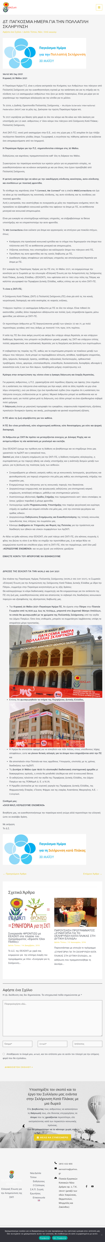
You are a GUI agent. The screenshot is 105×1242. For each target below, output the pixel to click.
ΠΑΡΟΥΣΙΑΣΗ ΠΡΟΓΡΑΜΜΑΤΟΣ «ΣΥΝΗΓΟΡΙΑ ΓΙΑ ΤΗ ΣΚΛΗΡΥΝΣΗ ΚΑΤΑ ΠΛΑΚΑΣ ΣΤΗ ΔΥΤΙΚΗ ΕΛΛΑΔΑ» (74, 934)
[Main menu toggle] (99, 7)
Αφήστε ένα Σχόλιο (12, 32)
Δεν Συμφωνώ (59, 1238)
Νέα (40, 32)
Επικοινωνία (39, 1197)
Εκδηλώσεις (39, 1181)
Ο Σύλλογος (39, 1185)
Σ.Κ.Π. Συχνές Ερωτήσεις (37, 1191)
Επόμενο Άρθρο (92, 874)
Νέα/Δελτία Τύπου (35, 1175)
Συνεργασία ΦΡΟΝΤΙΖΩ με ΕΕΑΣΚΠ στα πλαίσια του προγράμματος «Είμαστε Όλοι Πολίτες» (26, 937)
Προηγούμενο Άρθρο (14, 874)
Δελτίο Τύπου (30, 32)
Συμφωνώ (44, 1238)
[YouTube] (92, 1186)
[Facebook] (86, 1186)
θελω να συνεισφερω (54, 1137)
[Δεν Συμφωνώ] (101, 1234)
